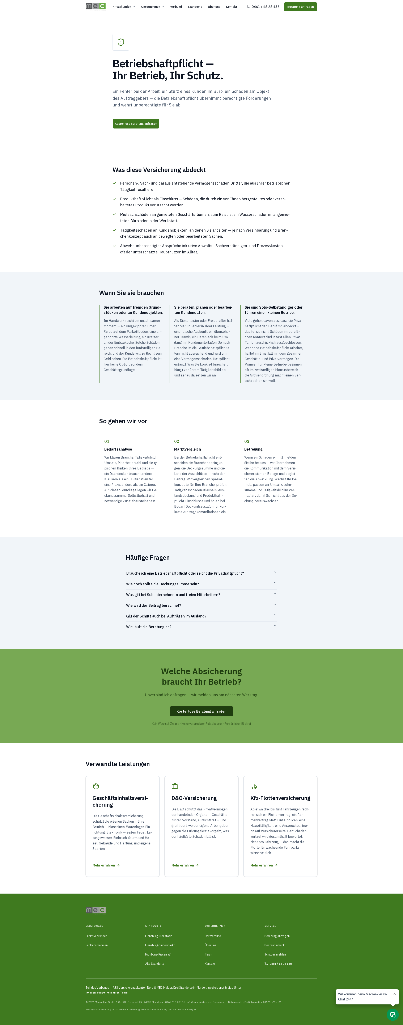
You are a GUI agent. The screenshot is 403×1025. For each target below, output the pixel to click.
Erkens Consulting (129, 1009)
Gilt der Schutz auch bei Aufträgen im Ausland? (166, 616)
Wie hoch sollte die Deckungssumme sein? (162, 584)
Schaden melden (275, 954)
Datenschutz (235, 1002)
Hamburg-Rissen (156, 954)
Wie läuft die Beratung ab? (148, 626)
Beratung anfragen (300, 7)
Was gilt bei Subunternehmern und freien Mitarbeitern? (173, 594)
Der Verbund (213, 936)
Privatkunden (122, 7)
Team (208, 954)
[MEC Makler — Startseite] (96, 6)
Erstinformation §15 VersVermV (263, 1002)
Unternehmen (150, 7)
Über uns (214, 7)
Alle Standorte (155, 964)
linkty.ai (191, 1009)
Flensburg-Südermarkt (160, 945)
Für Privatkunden (96, 936)
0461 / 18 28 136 (175, 1002)
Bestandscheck (274, 945)
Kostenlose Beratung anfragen (136, 124)
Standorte (195, 7)
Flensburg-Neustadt (158, 936)
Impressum (219, 1002)
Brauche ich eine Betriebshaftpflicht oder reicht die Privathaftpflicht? (185, 573)
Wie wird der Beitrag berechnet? (153, 605)
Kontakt (231, 7)
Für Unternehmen (97, 945)
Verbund (176, 7)
